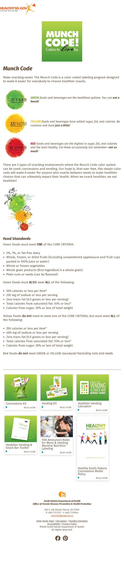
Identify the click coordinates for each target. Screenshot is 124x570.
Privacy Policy (69, 524)
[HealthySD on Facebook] (57, 538)
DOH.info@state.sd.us (62, 515)
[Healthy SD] (18, 9)
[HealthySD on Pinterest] (65, 538)
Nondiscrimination (78, 521)
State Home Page (45, 521)
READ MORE (30, 407)
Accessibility (53, 524)
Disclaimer (61, 521)
